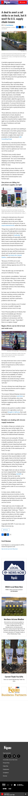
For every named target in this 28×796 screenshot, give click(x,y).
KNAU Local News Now (14, 587)
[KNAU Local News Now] (14, 571)
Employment (6, 769)
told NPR (18, 474)
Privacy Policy (6, 762)
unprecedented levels (7, 225)
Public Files (5, 766)
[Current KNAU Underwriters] (14, 691)
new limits (20, 396)
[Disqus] (14, 721)
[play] (2, 794)
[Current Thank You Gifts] (14, 656)
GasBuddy (17, 235)
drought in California (14, 412)
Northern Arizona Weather (14, 619)
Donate (23, 2)
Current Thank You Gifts (14, 677)
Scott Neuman (9, 25)
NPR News (5, 529)
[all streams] (26, 794)
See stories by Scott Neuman (9, 549)
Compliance (6, 772)
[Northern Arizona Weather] (14, 606)
